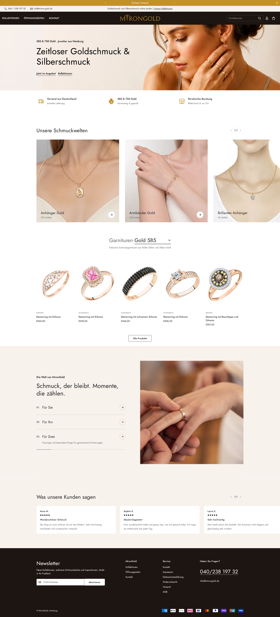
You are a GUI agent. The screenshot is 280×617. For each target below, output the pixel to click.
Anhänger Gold (52, 212)
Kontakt (54, 18)
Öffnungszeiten (34, 18)
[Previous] (105, 3)
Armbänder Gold (142, 212)
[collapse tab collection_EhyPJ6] (122, 428)
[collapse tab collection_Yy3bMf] (122, 407)
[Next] (174, 3)
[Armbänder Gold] (200, 214)
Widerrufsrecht (170, 581)
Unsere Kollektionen (163, 8)
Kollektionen (65, 73)
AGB (165, 591)
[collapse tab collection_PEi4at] (122, 442)
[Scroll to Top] (274, 601)
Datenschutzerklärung (173, 577)
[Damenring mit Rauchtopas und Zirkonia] (225, 283)
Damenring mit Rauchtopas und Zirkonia (222, 318)
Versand (167, 586)
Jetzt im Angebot (46, 73)
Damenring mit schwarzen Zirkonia (139, 316)
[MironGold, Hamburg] (140, 18)
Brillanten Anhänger (232, 212)
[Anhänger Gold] (111, 214)
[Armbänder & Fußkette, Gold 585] (166, 181)
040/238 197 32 (219, 571)
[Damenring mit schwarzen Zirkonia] (140, 283)
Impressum (168, 572)
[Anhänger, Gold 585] (77, 181)
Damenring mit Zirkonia (48, 316)
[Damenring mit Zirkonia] (55, 283)
